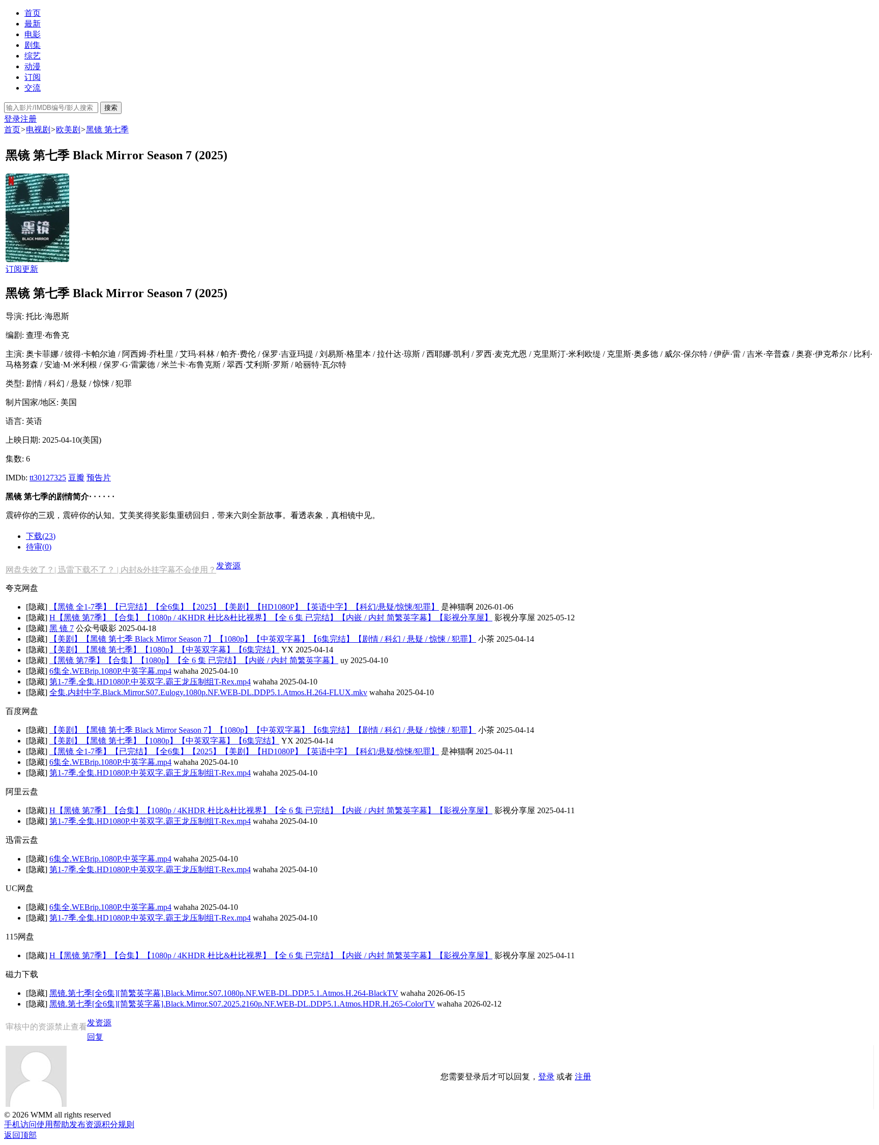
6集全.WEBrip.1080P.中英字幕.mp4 (110, 671)
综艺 (32, 55)
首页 (32, 13)
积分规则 (118, 1124)
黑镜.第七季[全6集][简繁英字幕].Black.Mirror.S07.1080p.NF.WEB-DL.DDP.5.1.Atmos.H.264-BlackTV (223, 993)
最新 (32, 23)
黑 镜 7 (61, 628)
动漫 (32, 66)
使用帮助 (53, 1124)
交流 (32, 87)
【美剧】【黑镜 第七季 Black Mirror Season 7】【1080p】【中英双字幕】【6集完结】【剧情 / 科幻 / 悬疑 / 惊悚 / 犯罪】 (262, 639)
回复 (95, 1037)
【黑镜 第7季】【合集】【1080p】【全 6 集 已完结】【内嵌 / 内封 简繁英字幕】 (193, 660)
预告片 (98, 477)
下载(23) (40, 536)
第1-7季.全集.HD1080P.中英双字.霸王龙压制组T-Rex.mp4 (150, 681)
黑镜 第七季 (107, 129)
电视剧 (38, 129)
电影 (32, 34)
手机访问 (20, 1124)
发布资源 (85, 1124)
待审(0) (38, 546)
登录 (12, 118)
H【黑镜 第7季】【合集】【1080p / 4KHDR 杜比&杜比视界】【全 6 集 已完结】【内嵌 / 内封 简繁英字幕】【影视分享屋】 (270, 617)
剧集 (32, 45)
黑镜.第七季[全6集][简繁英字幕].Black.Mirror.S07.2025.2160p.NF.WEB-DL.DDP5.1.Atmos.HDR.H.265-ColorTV (242, 1003)
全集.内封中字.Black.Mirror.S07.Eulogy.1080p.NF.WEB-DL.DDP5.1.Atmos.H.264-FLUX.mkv (208, 692)
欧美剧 (68, 129)
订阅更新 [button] (22, 269)
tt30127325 (48, 477)
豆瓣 (76, 477)
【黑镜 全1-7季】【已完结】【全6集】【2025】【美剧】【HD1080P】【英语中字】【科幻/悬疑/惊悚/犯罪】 (244, 607)
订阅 (32, 77)
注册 (28, 118)
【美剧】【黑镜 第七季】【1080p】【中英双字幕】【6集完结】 (164, 649)
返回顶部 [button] (20, 1135)
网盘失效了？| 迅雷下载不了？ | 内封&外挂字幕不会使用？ (111, 569)
